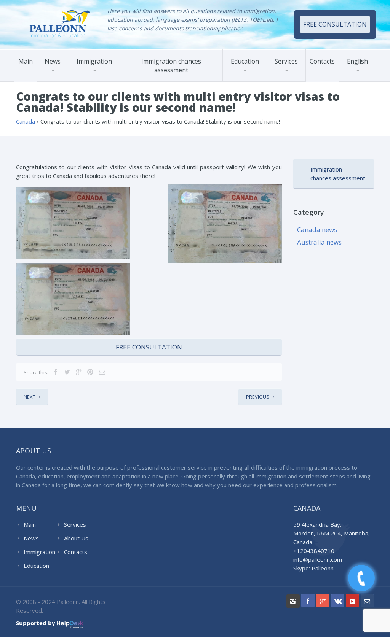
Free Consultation (149, 347)
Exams (239, 81)
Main (25, 61)
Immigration (94, 61)
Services (286, 61)
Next (29, 396)
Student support (295, 79)
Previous (257, 396)
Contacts (322, 61)
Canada (86, 81)
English (357, 61)
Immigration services (302, 81)
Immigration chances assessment (171, 65)
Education (245, 61)
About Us (76, 538)
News (53, 61)
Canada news (317, 229)
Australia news (319, 242)
